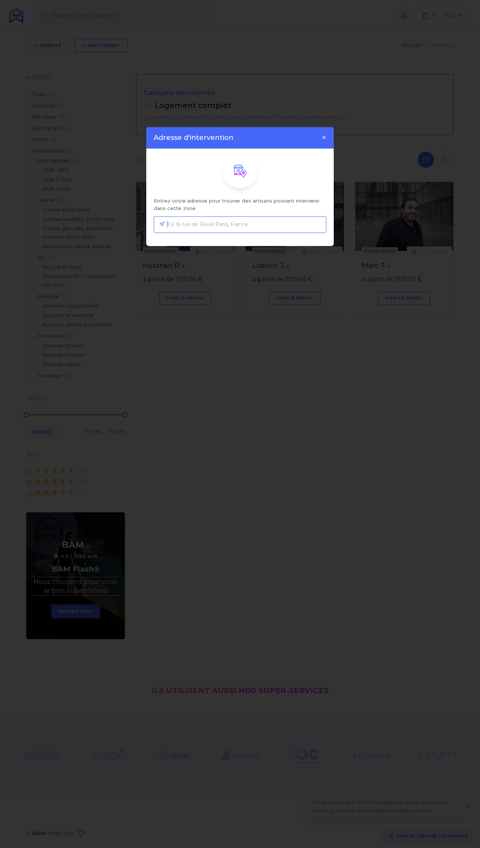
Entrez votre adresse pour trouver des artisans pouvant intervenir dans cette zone (237, 204)
